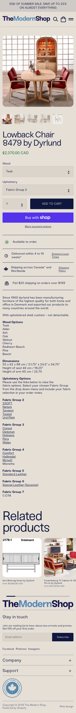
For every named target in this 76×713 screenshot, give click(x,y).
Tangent (8, 410)
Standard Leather (15, 474)
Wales (7, 442)
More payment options (38, 226)
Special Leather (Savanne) (20, 485)
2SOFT (7, 403)
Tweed (7, 414)
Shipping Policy (64, 269)
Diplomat (9, 432)
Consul (7, 428)
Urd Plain (9, 417)
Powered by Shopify (14, 707)
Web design (66, 706)
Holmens (8, 435)
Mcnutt (7, 460)
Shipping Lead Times (60, 255)
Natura (7, 407)
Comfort (8, 453)
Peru (6, 439)
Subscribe (63, 637)
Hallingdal (9, 456)
